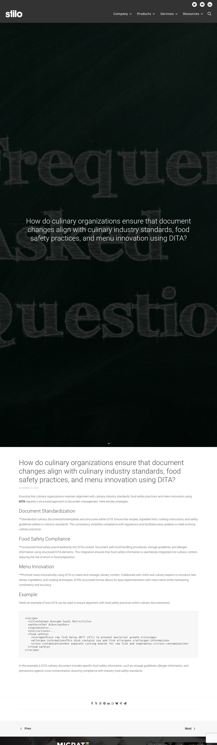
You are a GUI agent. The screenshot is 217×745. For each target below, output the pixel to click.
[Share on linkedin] (108, 703)
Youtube (202, 4)
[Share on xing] (121, 703)
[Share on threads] (100, 703)
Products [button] (144, 14)
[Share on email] (125, 703)
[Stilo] (14, 14)
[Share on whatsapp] (113, 703)
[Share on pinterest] (104, 703)
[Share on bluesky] (117, 703)
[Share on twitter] (96, 703)
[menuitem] (122, 14)
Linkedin (210, 4)
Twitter (194, 4)
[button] (209, 14)
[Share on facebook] (92, 703)
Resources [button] (191, 14)
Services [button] (167, 14)
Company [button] (120, 14)
